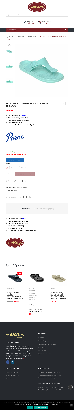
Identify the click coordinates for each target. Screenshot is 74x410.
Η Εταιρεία (41, 337)
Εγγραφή (30, 21)
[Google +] (27, 197)
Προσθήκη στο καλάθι (25, 174)
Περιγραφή (25, 208)
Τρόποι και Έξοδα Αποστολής (47, 344)
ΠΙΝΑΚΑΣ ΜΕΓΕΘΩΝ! (15, 160)
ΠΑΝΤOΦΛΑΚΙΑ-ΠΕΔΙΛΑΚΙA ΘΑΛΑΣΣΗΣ (33, 297)
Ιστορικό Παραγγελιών (12, 375)
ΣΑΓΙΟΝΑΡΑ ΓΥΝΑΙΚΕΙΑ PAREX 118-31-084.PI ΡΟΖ (63, 103)
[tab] (25, 208)
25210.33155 (49, 375)
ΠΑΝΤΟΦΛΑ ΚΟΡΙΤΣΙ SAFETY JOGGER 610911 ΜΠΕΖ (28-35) (67, 103)
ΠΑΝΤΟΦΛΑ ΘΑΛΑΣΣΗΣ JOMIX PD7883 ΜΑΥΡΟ (36, 310)
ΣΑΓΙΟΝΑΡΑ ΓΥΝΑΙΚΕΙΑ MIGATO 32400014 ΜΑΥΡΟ (15, 297)
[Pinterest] (23, 197)
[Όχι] (71, 405)
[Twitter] (20, 197)
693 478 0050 (58, 375)
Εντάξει (30, 407)
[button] (10, 167)
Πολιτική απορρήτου (41, 407)
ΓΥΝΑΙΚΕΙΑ (21, 37)
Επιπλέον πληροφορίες (44, 208)
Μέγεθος (9, 163)
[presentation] (65, 267)
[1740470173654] (9, 66)
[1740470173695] (9, 51)
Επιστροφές (41, 347)
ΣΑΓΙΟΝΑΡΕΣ (32, 37)
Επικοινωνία (9, 379)
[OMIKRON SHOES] (37, 7)
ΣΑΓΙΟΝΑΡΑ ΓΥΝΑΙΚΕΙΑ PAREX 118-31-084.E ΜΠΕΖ (59, 297)
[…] (24, 358)
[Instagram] (12, 362)
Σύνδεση (31, 23)
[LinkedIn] (30, 197)
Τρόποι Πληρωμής (43, 341)
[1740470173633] (9, 81)
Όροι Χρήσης (42, 350)
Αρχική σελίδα (10, 37)
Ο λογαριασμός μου (12, 372)
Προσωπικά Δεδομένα (44, 354)
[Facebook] (17, 197)
